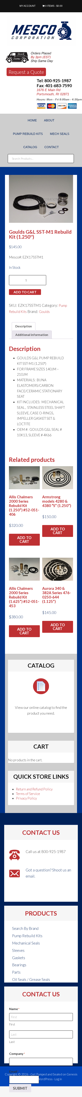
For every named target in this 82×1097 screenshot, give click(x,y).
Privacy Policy (26, 798)
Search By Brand (25, 928)
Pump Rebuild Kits (27, 935)
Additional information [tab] (31, 334)
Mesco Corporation (41, 31)
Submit (20, 1088)
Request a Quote (26, 72)
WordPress (45, 1079)
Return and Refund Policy (34, 789)
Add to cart (25, 292)
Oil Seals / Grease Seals (31, 979)
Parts (16, 972)
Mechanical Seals (26, 943)
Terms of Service (28, 794)
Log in (58, 1079)
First (12, 1024)
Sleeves (18, 950)
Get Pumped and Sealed (46, 1074)
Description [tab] (23, 326)
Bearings (19, 965)
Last (12, 1042)
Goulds (44, 312)
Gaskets (18, 957)
